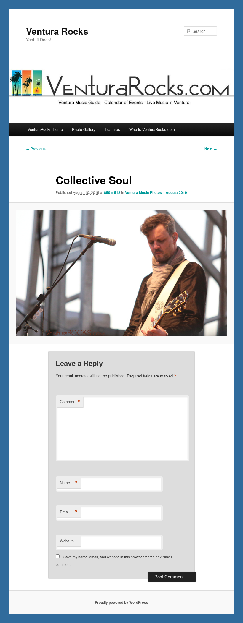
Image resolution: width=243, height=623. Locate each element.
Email (69, 512)
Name (69, 482)
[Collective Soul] (121, 273)
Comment (70, 401)
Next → (210, 148)
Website (67, 540)
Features (112, 129)
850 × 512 (112, 192)
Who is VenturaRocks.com (152, 129)
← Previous (36, 148)
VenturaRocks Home (45, 129)
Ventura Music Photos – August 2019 (156, 192)
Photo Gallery (83, 129)
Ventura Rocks (57, 31)
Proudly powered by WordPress (121, 602)
